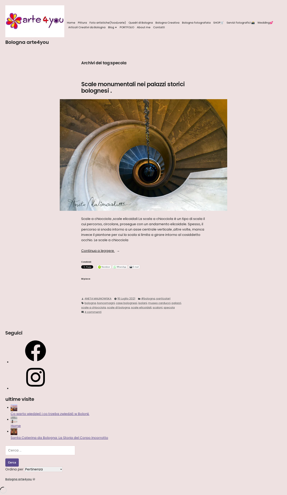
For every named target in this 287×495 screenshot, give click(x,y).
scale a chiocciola (93, 307)
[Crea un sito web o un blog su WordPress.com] (34, 479)
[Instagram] (35, 388)
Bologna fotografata (196, 23)
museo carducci (159, 303)
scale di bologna (118, 307)
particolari (163, 298)
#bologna (148, 298)
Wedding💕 (265, 23)
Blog (111, 27)
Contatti (159, 27)
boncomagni (106, 303)
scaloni (157, 307)
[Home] (14, 419)
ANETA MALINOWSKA (98, 298)
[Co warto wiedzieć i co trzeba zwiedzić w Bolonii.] (14, 407)
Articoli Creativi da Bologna (86, 27)
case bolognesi (126, 303)
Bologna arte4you (27, 42)
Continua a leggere (109, 250)
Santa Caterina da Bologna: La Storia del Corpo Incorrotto (59, 437)
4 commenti (93, 312)
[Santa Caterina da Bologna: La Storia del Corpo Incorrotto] (14, 431)
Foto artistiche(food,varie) (108, 23)
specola (169, 307)
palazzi (176, 303)
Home (71, 23)
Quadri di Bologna (141, 23)
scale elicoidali (141, 307)
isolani (142, 303)
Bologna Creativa (167, 23)
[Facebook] (35, 362)
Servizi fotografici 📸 (241, 23)
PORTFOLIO (127, 27)
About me (143, 27)
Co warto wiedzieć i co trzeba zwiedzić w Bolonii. (50, 413)
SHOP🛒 (218, 23)
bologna (90, 303)
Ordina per (14, 469)
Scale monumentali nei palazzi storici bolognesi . (133, 87)
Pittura (82, 23)
